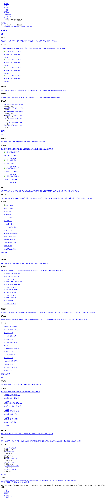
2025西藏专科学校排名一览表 (14, 108)
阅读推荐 (31, 392)
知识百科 (14, 263)
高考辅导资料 (53, 48)
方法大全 (8, 263)
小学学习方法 (20, 41)
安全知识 (19, 263)
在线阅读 (6, 11)
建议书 (3, 149)
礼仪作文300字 (9, 455)
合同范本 (30, 142)
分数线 (3, 41)
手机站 (6, 18)
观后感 (7, 384)
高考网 (36, 480)
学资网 (32, 480)
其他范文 (44, 149)
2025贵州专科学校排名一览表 (14, 115)
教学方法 (13, 41)
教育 (4, 392)
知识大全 (6, 13)
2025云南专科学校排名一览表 (14, 111)
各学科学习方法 (52, 41)
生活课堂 (6, 9)
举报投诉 (15, 482)
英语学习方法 (45, 48)
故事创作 (15, 392)
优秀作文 (11, 384)
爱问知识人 (64, 480)
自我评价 (27, 149)
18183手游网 (42, 480)
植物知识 (30, 270)
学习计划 (14, 48)
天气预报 (54, 480)
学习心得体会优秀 (10, 448)
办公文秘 (8, 142)
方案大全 (11, 149)
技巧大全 (14, 270)
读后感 (3, 384)
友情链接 (3, 474)
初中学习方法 (28, 41)
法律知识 (25, 270)
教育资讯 (6, 7)
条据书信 (25, 142)
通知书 (11, 392)
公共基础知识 (59, 270)
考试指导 (27, 384)
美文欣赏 (26, 392)
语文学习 (30, 48)
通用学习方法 (44, 41)
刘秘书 (75, 480)
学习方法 (6, 5)
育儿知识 (30, 263)
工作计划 (16, 27)
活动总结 (22, 149)
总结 (29, 480)
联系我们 (9, 482)
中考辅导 (8, 48)
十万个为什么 (37, 263)
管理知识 (19, 270)
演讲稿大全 (7, 16)
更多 (2, 34)
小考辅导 (3, 48)
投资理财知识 (45, 263)
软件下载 (48, 480)
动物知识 (35, 270)
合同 (12, 27)
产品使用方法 (42, 270)
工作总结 (3, 27)
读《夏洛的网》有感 (11, 458)
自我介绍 (33, 149)
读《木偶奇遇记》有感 (12, 466)
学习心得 (22, 384)
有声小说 (70, 480)
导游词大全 (36, 142)
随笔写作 (21, 392)
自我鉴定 (38, 149)
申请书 (8, 27)
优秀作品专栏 (8, 14)
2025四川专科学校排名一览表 (14, 122)
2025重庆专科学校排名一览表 (14, 118)
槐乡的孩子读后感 (10, 469)
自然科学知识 (51, 270)
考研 (7, 392)
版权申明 (20, 482)
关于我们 (3, 482)
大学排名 (7, 41)
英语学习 (37, 392)
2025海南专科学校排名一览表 (14, 125)
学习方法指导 (61, 48)
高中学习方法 (36, 41)
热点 (2, 392)
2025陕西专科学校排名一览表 (14, 104)
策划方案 (17, 149)
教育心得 (17, 384)
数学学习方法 (37, 48)
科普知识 (38, 384)
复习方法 (25, 48)
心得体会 (22, 27)
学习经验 (19, 48)
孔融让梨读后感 (10, 451)
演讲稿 (19, 480)
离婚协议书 (28, 27)
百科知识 (3, 270)
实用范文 (6, 4)
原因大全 (3, 263)
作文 (5, 2)
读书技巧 (25, 263)
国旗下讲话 (50, 149)
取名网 (59, 480)
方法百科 (8, 270)
